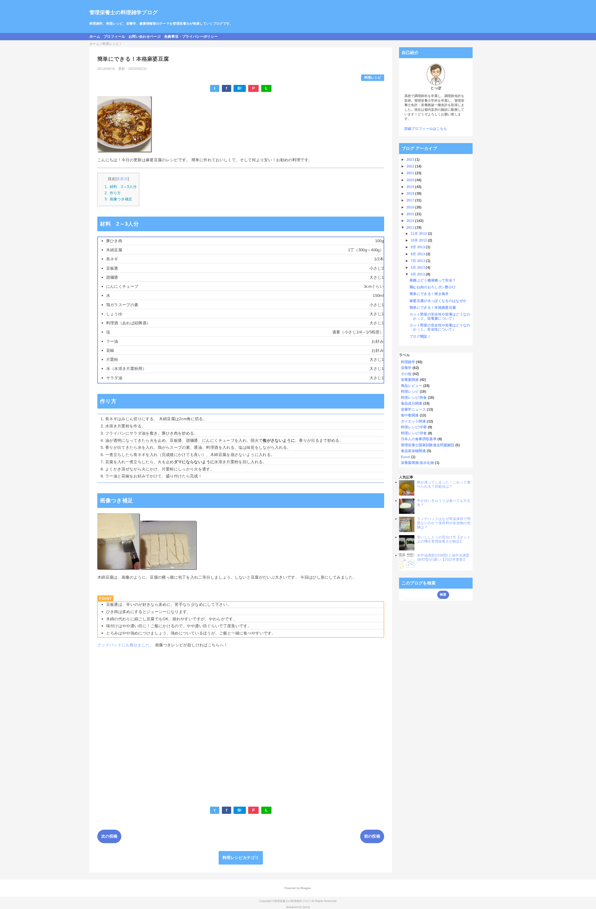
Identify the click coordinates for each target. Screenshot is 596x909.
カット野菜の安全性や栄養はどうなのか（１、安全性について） (440, 327)
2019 (410, 187)
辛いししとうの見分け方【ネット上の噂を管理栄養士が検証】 (444, 539)
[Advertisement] (237, 685)
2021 (410, 173)
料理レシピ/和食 (414, 397)
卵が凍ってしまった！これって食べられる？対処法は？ (444, 484)
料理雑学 (408, 362)
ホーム (94, 36)
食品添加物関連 (413, 451)
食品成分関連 (411, 403)
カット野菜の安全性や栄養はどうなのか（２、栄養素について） (440, 316)
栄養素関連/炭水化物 (417, 463)
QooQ (306, 907)
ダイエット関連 (413, 421)
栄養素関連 (410, 380)
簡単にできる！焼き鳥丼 (429, 294)
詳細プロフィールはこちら (425, 129)
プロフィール (114, 36)
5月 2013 (418, 267)
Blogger (306, 888)
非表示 (122, 179)
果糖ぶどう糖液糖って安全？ (433, 280)
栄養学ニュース (413, 409)
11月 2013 (419, 233)
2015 (410, 214)
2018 (410, 193)
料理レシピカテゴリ (241, 857)
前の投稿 (372, 836)
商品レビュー (411, 386)
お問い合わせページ (145, 36)
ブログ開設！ (420, 336)
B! (239, 88)
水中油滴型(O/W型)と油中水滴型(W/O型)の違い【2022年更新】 (443, 557)
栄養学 (406, 368)
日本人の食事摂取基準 (419, 439)
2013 (410, 227)
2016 (410, 207)
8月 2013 (418, 254)
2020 (410, 180)
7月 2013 (418, 261)
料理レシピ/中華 (414, 427)
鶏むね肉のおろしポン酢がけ (433, 287)
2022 (410, 166)
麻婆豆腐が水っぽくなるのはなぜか (438, 301)
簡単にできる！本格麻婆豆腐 (433, 307)
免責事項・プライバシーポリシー (191, 36)
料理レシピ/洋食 (414, 433)
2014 (410, 221)
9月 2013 (418, 247)
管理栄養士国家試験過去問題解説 (427, 445)
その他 (406, 374)
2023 (410, 159)
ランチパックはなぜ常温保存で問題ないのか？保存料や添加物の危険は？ (444, 523)
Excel (405, 457)
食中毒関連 (410, 415)
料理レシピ (372, 77)
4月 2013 (418, 274)
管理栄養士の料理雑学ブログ (123, 12)
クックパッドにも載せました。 (125, 645)
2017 (410, 200)
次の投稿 (109, 836)
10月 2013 (419, 240)
